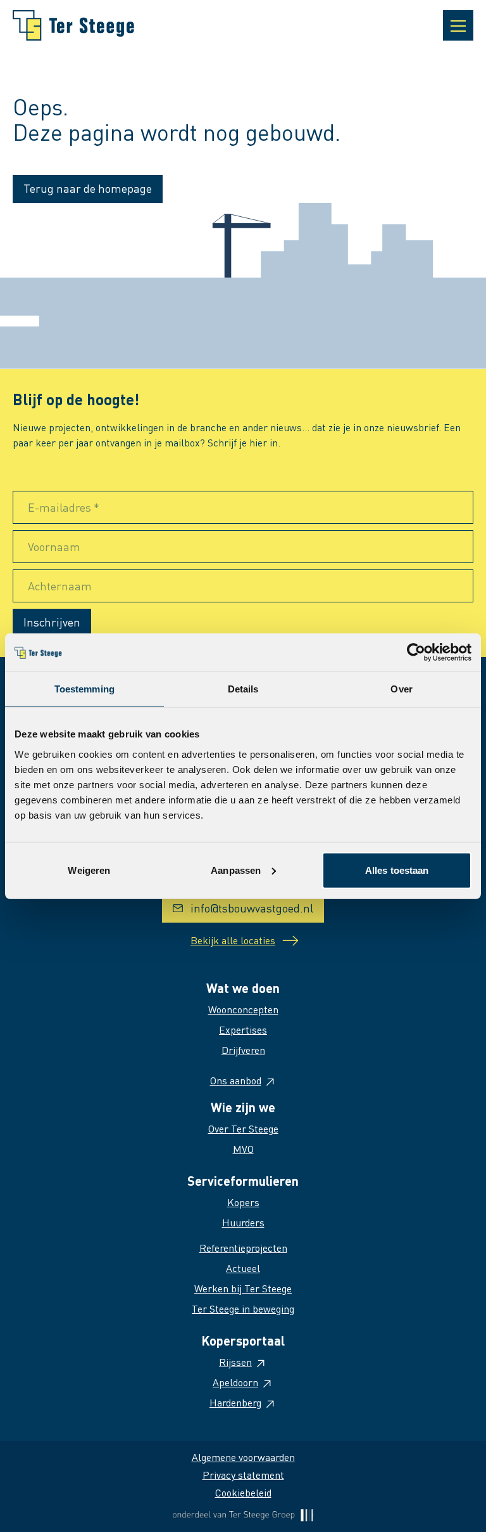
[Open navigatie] (458, 25)
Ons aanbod (235, 1080)
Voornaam (54, 546)
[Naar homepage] (73, 25)
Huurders (243, 1222)
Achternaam (60, 585)
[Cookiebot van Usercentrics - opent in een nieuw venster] (416, 652)
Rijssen (235, 1361)
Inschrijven (51, 621)
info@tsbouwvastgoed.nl (251, 907)
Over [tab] (401, 689)
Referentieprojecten (243, 1247)
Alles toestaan (396, 869)
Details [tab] (243, 689)
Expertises (243, 1029)
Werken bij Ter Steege (243, 1288)
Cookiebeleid (243, 1492)
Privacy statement (243, 1474)
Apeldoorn (235, 1382)
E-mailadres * (63, 507)
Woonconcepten (243, 1009)
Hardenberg (235, 1402)
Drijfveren (243, 1049)
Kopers (243, 1202)
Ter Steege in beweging (243, 1308)
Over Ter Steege (243, 1128)
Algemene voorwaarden (243, 1457)
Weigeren (89, 869)
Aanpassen (236, 869)
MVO (243, 1148)
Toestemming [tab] (84, 689)
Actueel (243, 1268)
